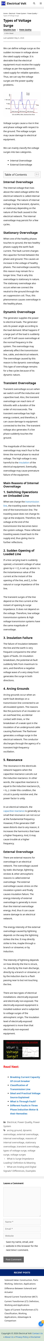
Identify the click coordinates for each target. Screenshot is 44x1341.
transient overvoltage (28, 1146)
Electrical (12, 13)
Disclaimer (35, 1337)
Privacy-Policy (22, 1337)
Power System (21, 13)
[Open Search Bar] (34, 3)
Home (5, 13)
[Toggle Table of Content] (35, 174)
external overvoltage (27, 1134)
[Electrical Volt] (3, 3)
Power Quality (32, 13)
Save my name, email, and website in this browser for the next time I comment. (22, 1246)
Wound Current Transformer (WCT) (21, 1296)
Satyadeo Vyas (9, 29)
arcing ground (14, 1130)
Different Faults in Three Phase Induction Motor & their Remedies (24, 1109)
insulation (24, 462)
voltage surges (18, 1154)
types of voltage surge (15, 1150)
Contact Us (37, 1333)
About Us (9, 1337)
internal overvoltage (13, 1138)
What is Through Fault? (23, 1101)
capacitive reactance (14, 810)
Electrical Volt (16, 3)
